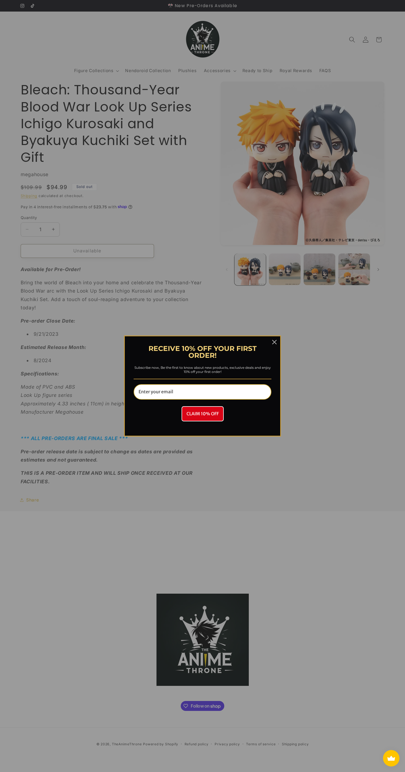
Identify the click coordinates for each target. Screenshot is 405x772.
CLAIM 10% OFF (203, 413)
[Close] (274, 342)
